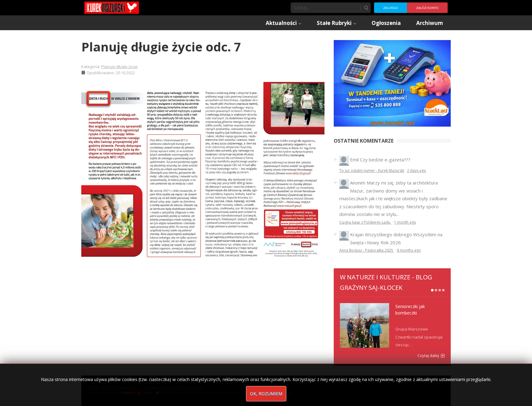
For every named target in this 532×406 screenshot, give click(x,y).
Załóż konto (427, 8)
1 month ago (405, 222)
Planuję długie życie (119, 66)
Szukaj (366, 7)
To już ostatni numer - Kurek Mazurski (371, 170)
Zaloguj (390, 8)
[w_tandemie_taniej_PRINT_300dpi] (392, 82)
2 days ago (416, 170)
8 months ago (409, 250)
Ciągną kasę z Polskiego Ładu (365, 222)
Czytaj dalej (428, 355)
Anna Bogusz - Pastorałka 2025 (366, 250)
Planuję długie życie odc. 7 (161, 46)
